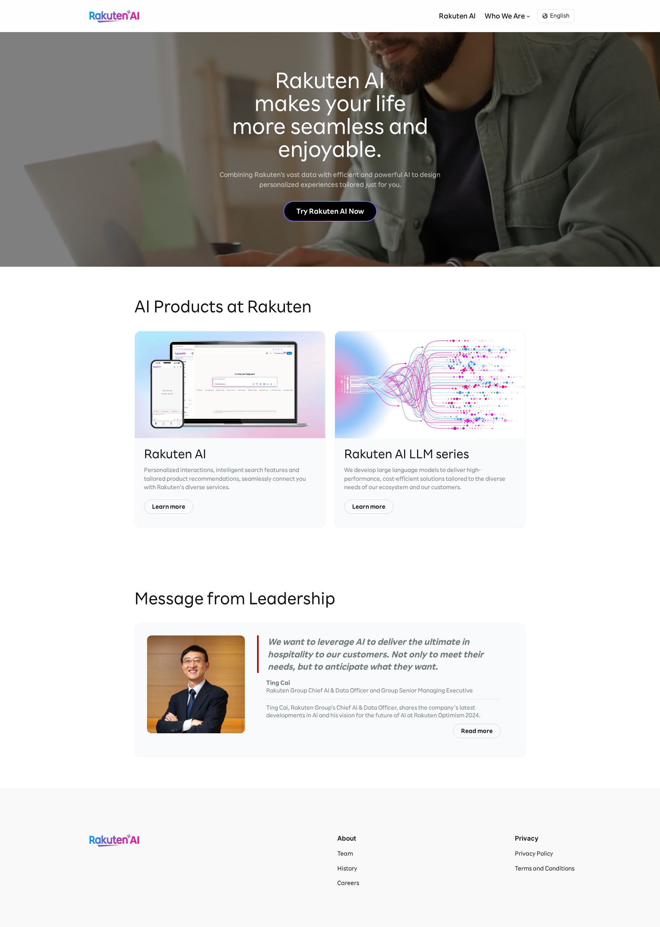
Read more (477, 731)
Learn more (168, 506)
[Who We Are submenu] (528, 16)
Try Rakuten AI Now (330, 211)
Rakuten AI (114, 16)
